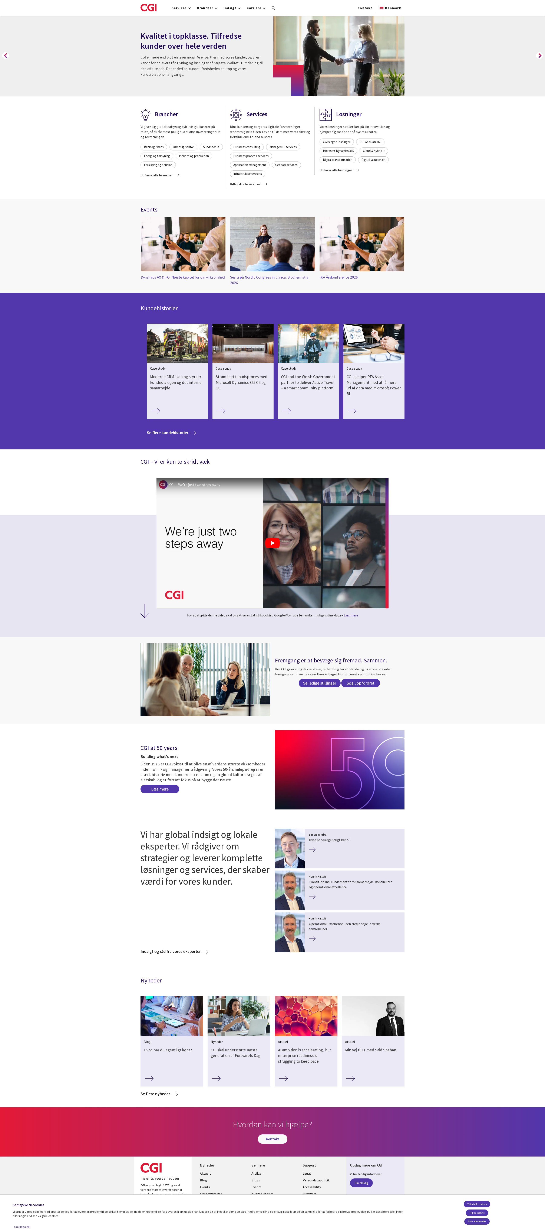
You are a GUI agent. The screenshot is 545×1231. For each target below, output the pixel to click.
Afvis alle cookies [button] (477, 1221)
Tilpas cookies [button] (477, 1212)
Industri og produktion (194, 156)
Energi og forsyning (157, 156)
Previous (5, 55)
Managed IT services (283, 147)
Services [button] (179, 8)
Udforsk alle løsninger (336, 170)
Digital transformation (337, 160)
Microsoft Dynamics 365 (338, 151)
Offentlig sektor (183, 147)
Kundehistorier (211, 1194)
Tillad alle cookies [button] (477, 1204)
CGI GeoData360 (370, 142)
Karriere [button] (254, 8)
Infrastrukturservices (247, 174)
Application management (249, 165)
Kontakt (364, 8)
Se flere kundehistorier (171, 432)
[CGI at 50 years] (339, 769)
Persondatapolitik (316, 1180)
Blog (203, 1180)
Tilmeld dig (361, 1183)
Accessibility (312, 1187)
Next (539, 55)
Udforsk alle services (245, 184)
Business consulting (246, 147)
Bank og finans (154, 147)
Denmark (393, 8)
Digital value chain (373, 160)
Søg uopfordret (360, 683)
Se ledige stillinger (319, 683)
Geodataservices (286, 165)
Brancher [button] (205, 8)
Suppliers (309, 1194)
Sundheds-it (211, 147)
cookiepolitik (22, 1227)
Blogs (255, 1180)
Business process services (251, 156)
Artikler (257, 1173)
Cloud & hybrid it (374, 151)
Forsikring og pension (158, 165)
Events (205, 1187)
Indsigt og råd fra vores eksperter (171, 951)
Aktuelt (205, 1173)
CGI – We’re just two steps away (194, 484)
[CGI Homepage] (148, 7)
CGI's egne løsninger (336, 142)
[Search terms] (273, 8)
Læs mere (351, 615)
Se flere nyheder (155, 1094)
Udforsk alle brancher (157, 175)
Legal (307, 1173)
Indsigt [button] (230, 8)
